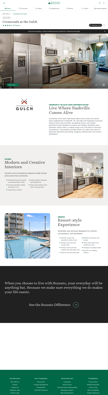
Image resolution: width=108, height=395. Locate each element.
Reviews (69, 8)
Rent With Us (6, 14)
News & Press (67, 385)
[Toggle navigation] (4, 3)
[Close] (104, 31)
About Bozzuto (67, 378)
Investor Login (14, 393)
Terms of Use (93, 387)
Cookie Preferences (93, 393)
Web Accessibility (93, 390)
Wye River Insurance (41, 390)
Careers (14, 385)
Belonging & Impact (67, 390)
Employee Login (15, 390)
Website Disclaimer (93, 385)
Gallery (38, 8)
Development (41, 387)
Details (8, 8)
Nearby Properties (100, 8)
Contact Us (15, 387)
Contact (84, 8)
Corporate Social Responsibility (67, 387)
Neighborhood (54, 8)
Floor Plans (24, 8)
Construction (41, 382)
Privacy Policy (93, 382)
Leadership (67, 382)
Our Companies (41, 378)
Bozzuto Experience (67, 393)
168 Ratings (16, 25)
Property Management (41, 385)
